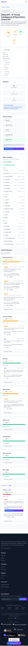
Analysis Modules (6, 58)
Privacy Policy (2, 608)
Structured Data (7, 62)
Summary (4, 52)
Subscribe (22, 599)
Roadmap (3, 560)
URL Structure (6, 73)
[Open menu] (26, 1)
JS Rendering (6, 71)
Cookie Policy (16, 608)
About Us (3, 566)
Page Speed (6, 67)
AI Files (5, 60)
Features (3, 555)
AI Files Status (5, 54)
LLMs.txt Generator (5, 587)
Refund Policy (23, 608)
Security (5, 65)
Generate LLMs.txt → (9, 148)
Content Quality (7, 64)
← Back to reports (5, 7)
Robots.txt (6, 69)
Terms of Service (9, 608)
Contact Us (3, 569)
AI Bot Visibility (5, 56)
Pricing (2, 558)
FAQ (2, 578)
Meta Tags (6, 75)
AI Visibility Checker (5, 584)
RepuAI (4, 2)
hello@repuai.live (6, 548)
